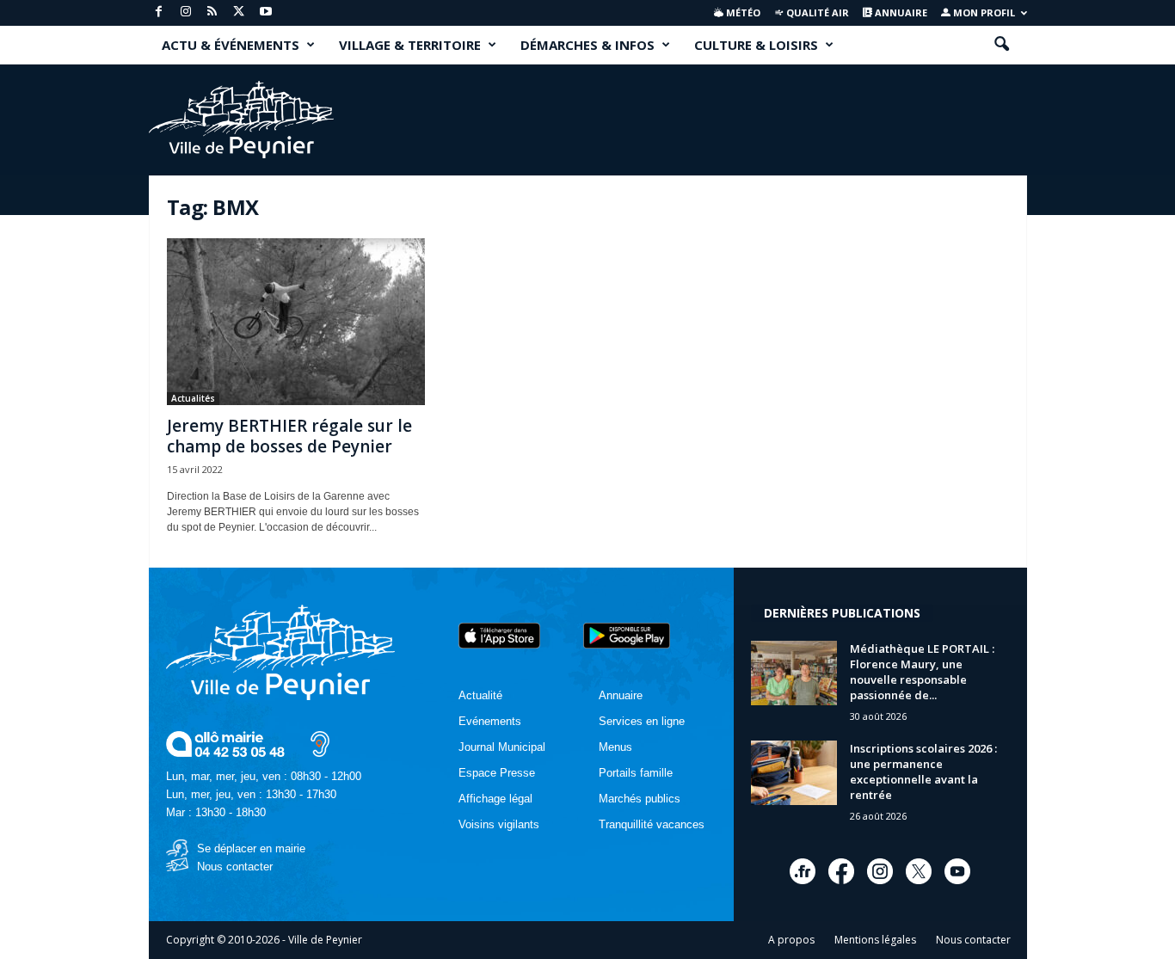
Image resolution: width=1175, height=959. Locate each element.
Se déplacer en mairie (251, 848)
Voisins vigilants (498, 824)
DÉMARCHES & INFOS (587, 44)
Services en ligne (642, 721)
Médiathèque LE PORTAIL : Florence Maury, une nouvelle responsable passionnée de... (922, 672)
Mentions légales (875, 939)
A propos (791, 939)
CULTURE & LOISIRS (756, 44)
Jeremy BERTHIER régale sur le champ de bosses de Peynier (289, 436)
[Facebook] (159, 12)
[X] (239, 12)
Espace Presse (496, 772)
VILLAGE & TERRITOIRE (410, 44)
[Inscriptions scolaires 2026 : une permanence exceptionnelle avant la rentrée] (794, 773)
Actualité (480, 695)
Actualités (193, 398)
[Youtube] (265, 12)
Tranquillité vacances (651, 824)
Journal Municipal (501, 747)
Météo (741, 12)
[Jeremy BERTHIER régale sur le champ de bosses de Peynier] (296, 321)
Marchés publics (639, 798)
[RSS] (212, 12)
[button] (1001, 45)
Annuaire (899, 12)
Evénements (489, 721)
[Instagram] (185, 12)
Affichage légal (495, 798)
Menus (615, 747)
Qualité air (816, 12)
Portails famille (636, 772)
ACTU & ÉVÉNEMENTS (230, 44)
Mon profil (982, 12)
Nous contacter (235, 866)
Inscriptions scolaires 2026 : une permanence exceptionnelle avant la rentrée (923, 771)
